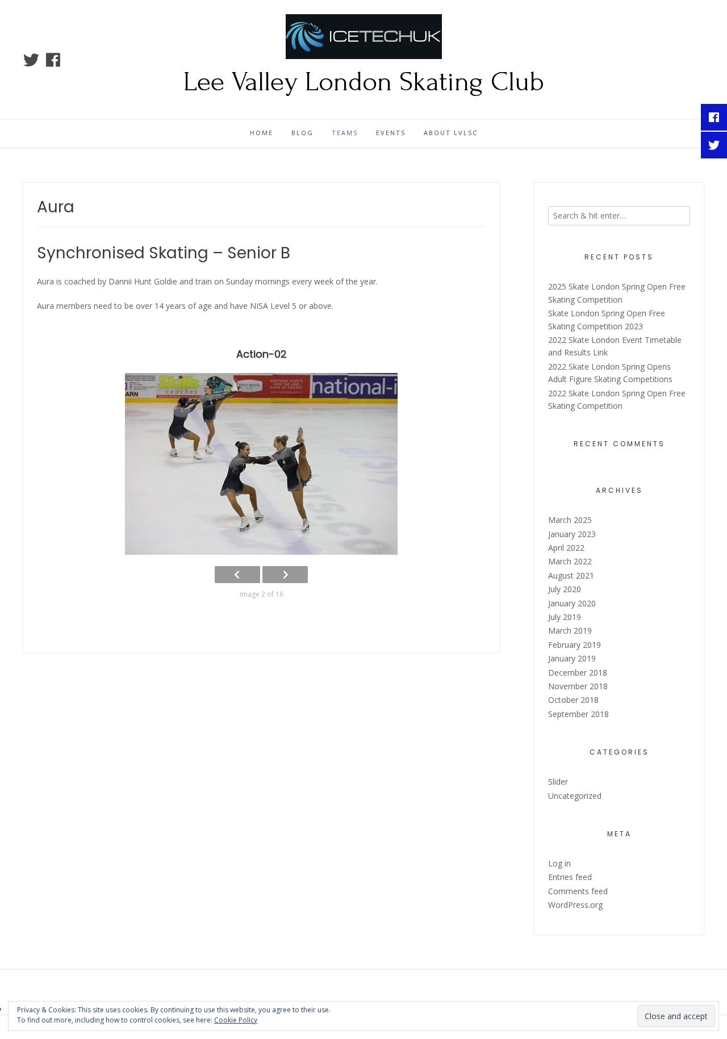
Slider (558, 781)
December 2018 (577, 672)
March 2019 (570, 630)
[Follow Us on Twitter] (31, 60)
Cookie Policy (235, 1020)
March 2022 (570, 561)
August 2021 (571, 575)
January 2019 (572, 658)
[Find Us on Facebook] (53, 60)
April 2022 (566, 547)
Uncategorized (574, 795)
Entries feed (570, 877)
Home (261, 132)
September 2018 (578, 714)
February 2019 (574, 644)
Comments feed (578, 891)
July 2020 (564, 589)
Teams (345, 132)
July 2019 (564, 616)
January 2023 (572, 534)
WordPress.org (575, 904)
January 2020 (572, 603)
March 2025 (570, 519)
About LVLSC (451, 132)
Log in (559, 863)
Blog (302, 132)
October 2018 (573, 699)
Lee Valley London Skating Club (363, 82)
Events (391, 132)
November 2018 (578, 686)
